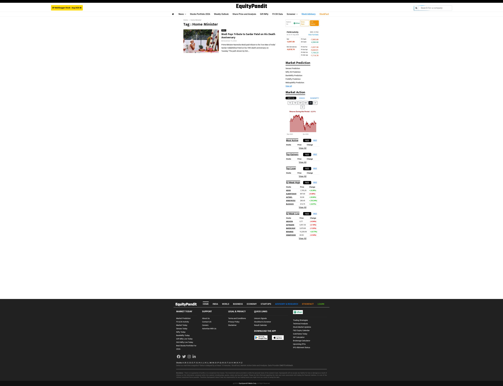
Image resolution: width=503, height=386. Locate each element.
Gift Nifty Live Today (184, 339)
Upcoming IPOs (299, 344)
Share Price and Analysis (244, 14)
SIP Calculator (299, 337)
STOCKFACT (308, 304)
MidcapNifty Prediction (295, 83)
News (181, 14)
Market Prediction (183, 318)
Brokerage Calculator (301, 341)
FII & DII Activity (182, 322)
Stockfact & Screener (262, 322)
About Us (206, 318)
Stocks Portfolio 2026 (200, 14)
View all (289, 86)
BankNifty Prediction (294, 75)
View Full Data (313, 35)
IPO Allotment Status (301, 347)
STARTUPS (266, 304)
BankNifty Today (183, 335)
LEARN (321, 304)
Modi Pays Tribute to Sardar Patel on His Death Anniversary (248, 36)
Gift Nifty (264, 14)
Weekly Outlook (221, 14)
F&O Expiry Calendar (301, 330)
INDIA (224, 30)
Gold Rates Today (300, 334)
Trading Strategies (300, 320)
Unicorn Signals (260, 318)
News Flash (303, 23)
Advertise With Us (209, 329)
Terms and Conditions (237, 318)
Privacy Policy (233, 322)
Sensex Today (181, 329)
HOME (206, 304)
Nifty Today (180, 332)
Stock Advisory (309, 14)
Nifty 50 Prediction (293, 72)
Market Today (181, 325)
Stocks (179, 363)
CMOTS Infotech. (286, 365)
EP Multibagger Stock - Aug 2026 (66, 8)
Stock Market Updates (302, 327)
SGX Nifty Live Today (184, 342)
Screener (291, 14)
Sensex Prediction (293, 68)
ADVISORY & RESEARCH (286, 304)
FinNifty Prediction (293, 79)
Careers (205, 325)
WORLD (225, 304)
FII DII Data (277, 14)
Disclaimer (232, 325)
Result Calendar (260, 325)
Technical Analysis (300, 324)
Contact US (206, 322)
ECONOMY (252, 304)
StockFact (324, 14)
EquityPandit (251, 6)
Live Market (313, 23)
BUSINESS (238, 304)
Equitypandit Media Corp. (248, 383)
